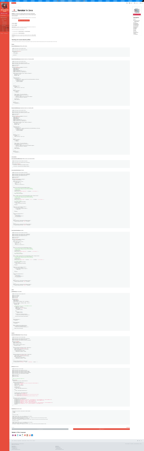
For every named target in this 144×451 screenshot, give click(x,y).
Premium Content (4, 13)
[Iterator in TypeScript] (32, 435)
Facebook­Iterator (136, 24)
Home (12, 440)
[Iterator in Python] (22, 435)
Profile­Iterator (136, 23)
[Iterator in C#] (13, 435)
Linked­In (135, 28)
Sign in (2, 33)
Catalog (3, 20)
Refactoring (3, 15)
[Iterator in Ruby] (25, 435)
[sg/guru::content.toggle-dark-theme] (127, 3)
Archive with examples (137, 14)
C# (2, 26)
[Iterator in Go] (18, 435)
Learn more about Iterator (24, 20)
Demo (135, 33)
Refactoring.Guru (17, 443)
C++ (6, 26)
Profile (135, 30)
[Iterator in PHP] (20, 435)
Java (6, 27)
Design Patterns (4, 17)
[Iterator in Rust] (27, 435)
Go (2, 27)
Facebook (135, 27)
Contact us (6, 33)
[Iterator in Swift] (30, 435)
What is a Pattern (4, 19)
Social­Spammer (136, 32)
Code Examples (4, 25)
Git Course (28, 440)
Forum (31, 440)
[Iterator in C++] (15, 435)
